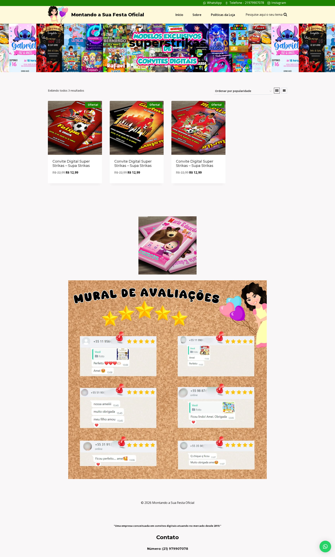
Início (179, 15)
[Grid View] (277, 91)
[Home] (158, 55)
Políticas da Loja (223, 15)
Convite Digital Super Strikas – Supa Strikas (71, 163)
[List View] (284, 91)
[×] (325, 546)
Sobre (197, 15)
